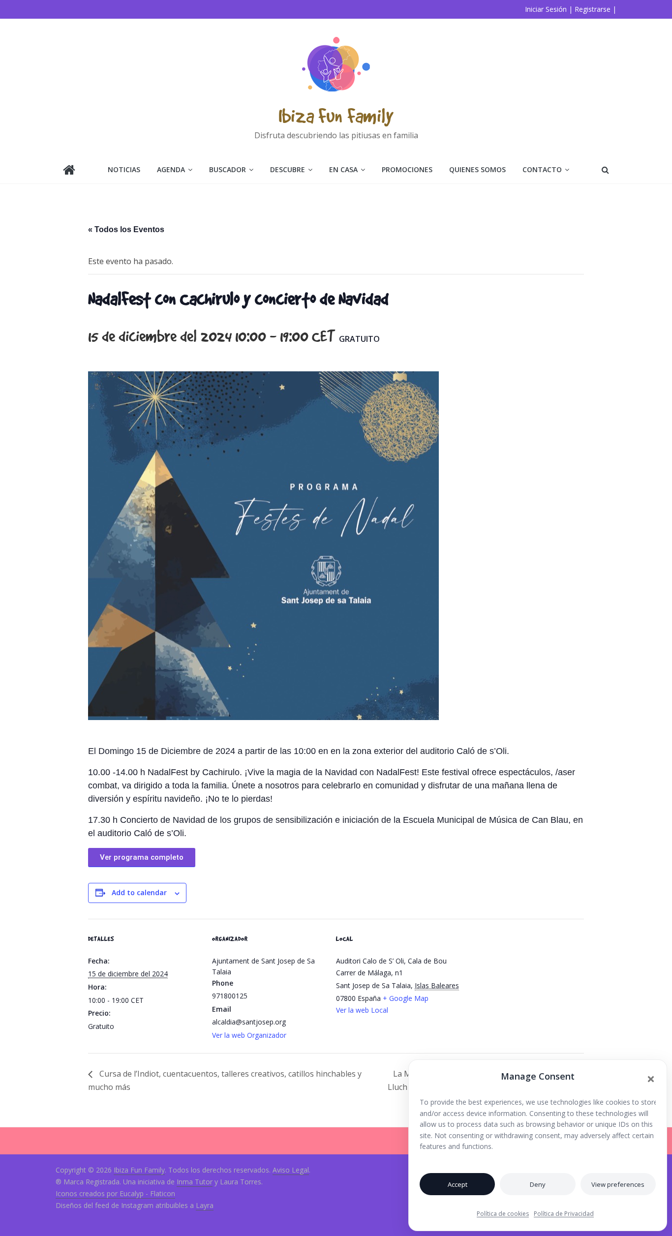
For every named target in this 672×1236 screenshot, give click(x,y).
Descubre (287, 169)
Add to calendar (139, 892)
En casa (343, 169)
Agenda (171, 169)
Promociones (407, 169)
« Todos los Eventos (126, 229)
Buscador (227, 169)
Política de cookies (503, 1213)
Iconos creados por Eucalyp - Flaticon (115, 1193)
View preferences (617, 1184)
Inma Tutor (195, 1181)
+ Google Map (405, 998)
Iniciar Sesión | (549, 9)
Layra (205, 1205)
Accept (457, 1184)
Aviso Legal (291, 1170)
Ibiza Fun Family (336, 115)
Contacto (542, 169)
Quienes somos (477, 169)
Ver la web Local (362, 1010)
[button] (650, 1079)
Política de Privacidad (564, 1213)
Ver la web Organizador (249, 1035)
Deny (538, 1184)
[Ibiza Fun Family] (69, 170)
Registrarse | (595, 9)
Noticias (124, 169)
